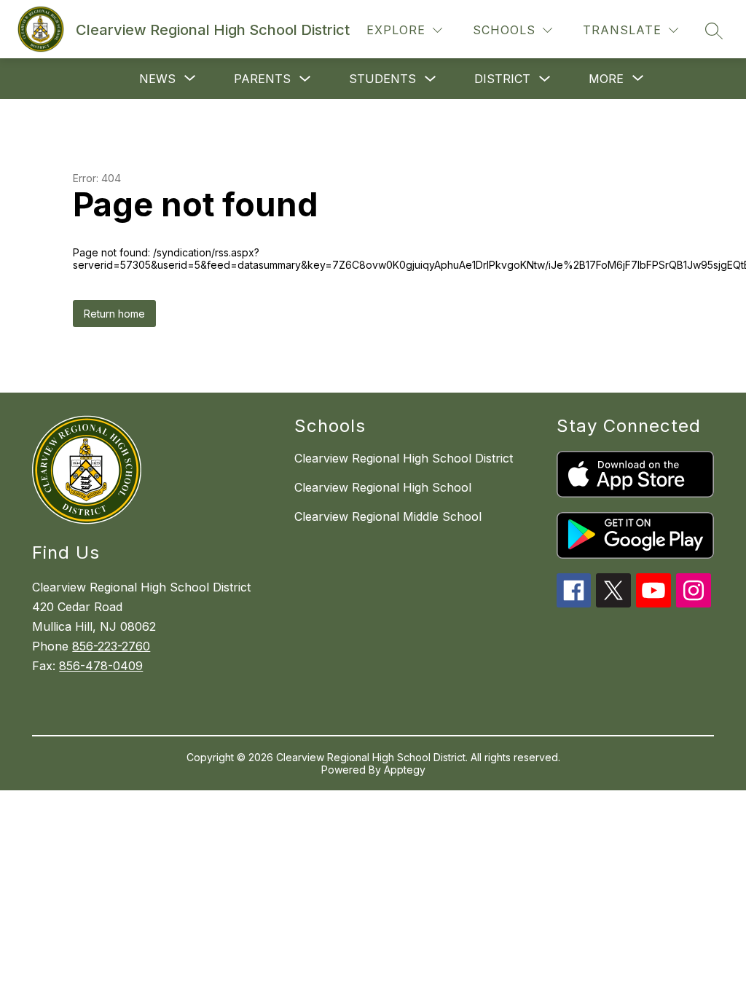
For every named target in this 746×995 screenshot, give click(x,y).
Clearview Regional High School (382, 487)
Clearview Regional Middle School (388, 516)
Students (382, 78)
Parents (262, 78)
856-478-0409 (101, 665)
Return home (114, 313)
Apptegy (404, 769)
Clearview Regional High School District (403, 458)
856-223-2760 (111, 646)
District (502, 78)
